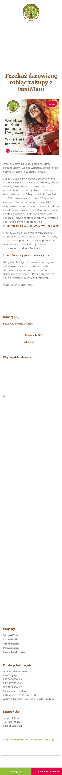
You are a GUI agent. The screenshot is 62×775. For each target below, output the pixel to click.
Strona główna (15, 47)
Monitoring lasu (11, 643)
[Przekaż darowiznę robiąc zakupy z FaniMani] (31, 127)
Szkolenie (29, 342)
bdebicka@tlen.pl (12, 726)
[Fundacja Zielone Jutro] (31, 12)
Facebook (8, 323)
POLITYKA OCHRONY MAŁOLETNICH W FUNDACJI (28, 739)
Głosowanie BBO (33, 335)
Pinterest (29, 323)
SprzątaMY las (10, 635)
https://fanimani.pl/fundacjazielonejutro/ (26, 255)
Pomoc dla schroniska (14, 652)
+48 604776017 (11, 722)
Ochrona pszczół (11, 648)
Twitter (19, 323)
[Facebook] (28, 763)
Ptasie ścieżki (10, 639)
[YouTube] (33, 763)
